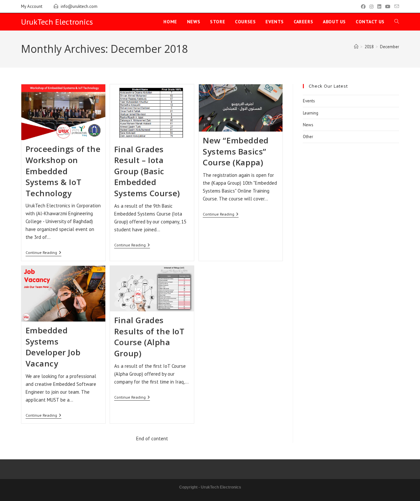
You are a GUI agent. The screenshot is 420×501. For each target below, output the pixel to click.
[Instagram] (371, 6)
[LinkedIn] (379, 6)
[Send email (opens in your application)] (395, 6)
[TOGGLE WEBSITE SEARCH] (396, 22)
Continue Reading (43, 252)
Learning (310, 113)
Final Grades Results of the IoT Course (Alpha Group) (149, 337)
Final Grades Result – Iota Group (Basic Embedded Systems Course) (147, 171)
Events (309, 101)
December (389, 47)
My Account (31, 6)
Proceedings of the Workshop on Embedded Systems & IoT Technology (63, 170)
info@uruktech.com (79, 6)
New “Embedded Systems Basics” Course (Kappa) (236, 151)
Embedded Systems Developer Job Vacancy (53, 347)
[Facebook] (363, 6)
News (308, 125)
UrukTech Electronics (57, 22)
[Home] (356, 47)
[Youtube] (387, 6)
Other (308, 136)
